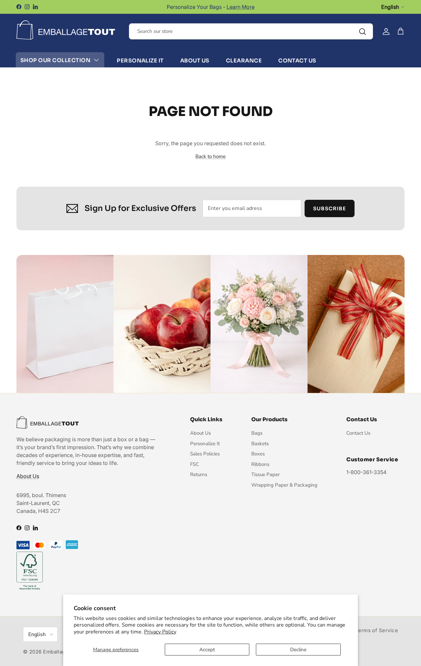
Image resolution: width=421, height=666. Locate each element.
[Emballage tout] (65, 30)
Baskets (260, 443)
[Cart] (401, 31)
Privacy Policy (160, 631)
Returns (198, 474)
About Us (195, 60)
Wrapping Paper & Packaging (284, 485)
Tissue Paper (265, 474)
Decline (298, 649)
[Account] (386, 31)
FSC (194, 464)
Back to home (210, 156)
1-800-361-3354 (366, 472)
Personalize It (140, 60)
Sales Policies (205, 453)
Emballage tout (61, 652)
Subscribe (329, 208)
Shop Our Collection (55, 60)
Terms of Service (376, 630)
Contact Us (297, 60)
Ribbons (260, 464)
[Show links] (96, 60)
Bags (256, 433)
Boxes (258, 453)
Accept (207, 649)
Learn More (241, 7)
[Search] (362, 31)
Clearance (244, 60)
